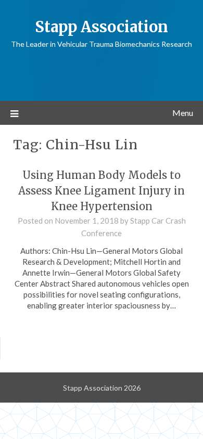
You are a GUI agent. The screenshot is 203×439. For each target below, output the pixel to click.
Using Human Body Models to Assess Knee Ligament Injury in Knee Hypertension (101, 191)
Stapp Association (101, 26)
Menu (182, 113)
